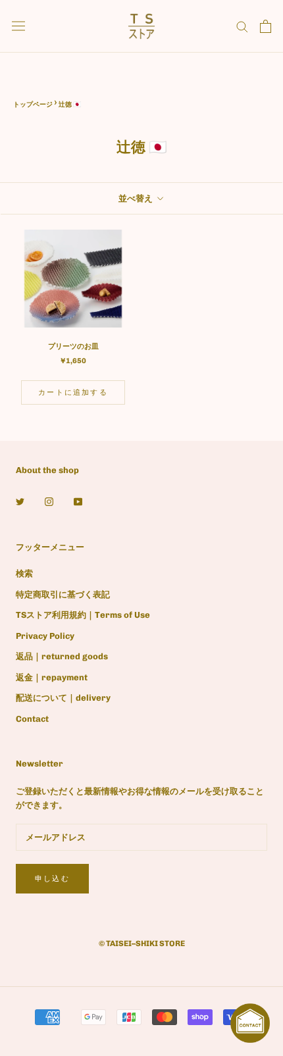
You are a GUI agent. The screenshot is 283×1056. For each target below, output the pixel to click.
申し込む (52, 878)
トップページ (33, 105)
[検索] (242, 26)
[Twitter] (20, 501)
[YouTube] (78, 501)
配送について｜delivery (63, 698)
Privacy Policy (45, 636)
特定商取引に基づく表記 (63, 594)
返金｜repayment (52, 677)
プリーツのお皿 (73, 346)
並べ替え (136, 198)
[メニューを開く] (18, 26)
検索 (24, 573)
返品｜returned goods (62, 656)
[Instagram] (49, 501)
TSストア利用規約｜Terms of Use (83, 615)
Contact (32, 719)
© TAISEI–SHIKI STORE (142, 943)
